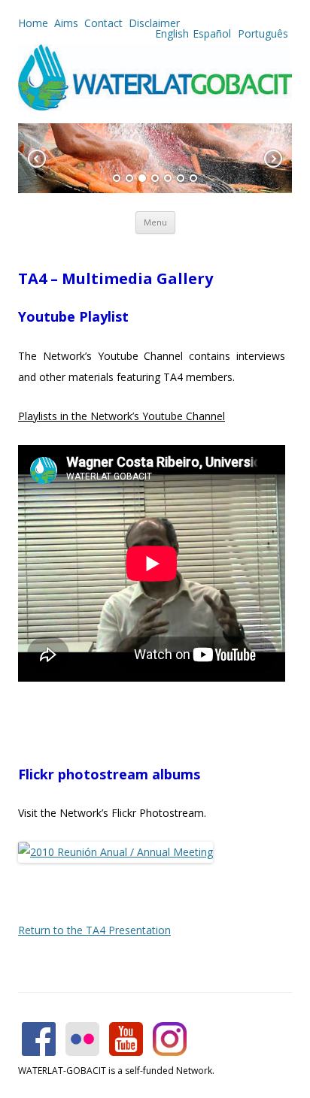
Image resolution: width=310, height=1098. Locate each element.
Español (212, 33)
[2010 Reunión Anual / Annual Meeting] (115, 852)
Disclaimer (154, 23)
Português (261, 33)
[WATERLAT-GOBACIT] (155, 106)
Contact (103, 23)
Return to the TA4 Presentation (94, 930)
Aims (66, 23)
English (172, 33)
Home (33, 23)
